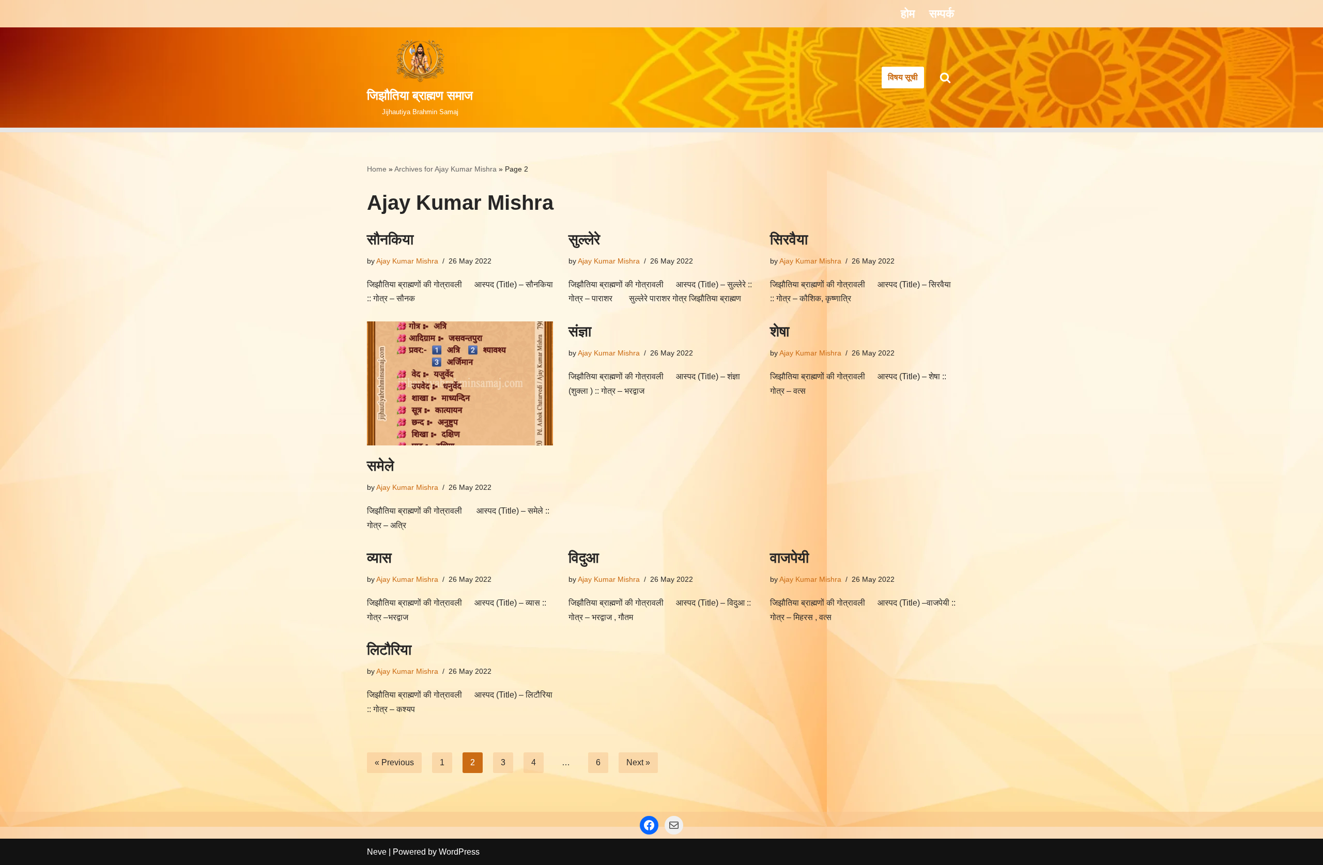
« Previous (394, 762)
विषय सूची (903, 77)
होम (908, 13)
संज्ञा (579, 331)
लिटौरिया (389, 650)
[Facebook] (649, 825)
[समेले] (460, 383)
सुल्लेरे (584, 239)
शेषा (779, 331)
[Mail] (674, 825)
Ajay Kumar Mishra (407, 261)
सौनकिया (390, 239)
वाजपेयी (789, 558)
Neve (377, 851)
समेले (380, 466)
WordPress (459, 851)
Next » (638, 762)
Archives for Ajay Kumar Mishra (445, 169)
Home (377, 169)
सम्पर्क (941, 13)
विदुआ (583, 558)
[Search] (945, 77)
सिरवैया (789, 239)
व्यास (379, 558)
